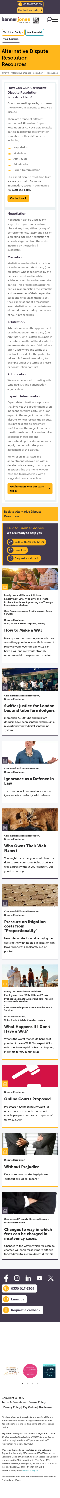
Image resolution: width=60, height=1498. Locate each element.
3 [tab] (32, 1383)
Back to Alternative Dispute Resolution (22, 514)
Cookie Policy (37, 1402)
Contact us (17, 198)
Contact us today (29, 10)
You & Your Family (12, 32)
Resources (52, 72)
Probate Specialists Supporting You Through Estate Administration (28, 603)
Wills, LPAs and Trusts (36, 598)
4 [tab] (37, 1383)
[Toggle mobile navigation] (55, 20)
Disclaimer (45, 1407)
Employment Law (13, 598)
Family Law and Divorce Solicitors (22, 595)
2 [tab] (27, 1383)
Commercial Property (16, 1219)
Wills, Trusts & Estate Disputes (20, 623)
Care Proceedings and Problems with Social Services (28, 612)
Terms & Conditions (14, 1402)
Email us (20, 550)
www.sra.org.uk (30, 1470)
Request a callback (27, 558)
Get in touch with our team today (27, 488)
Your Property (34, 32)
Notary (41, 623)
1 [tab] (22, 1383)
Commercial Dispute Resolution (21, 695)
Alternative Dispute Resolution (27, 72)
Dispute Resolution (14, 620)
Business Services (38, 1219)
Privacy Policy (12, 1407)
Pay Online (30, 1407)
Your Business (10, 39)
